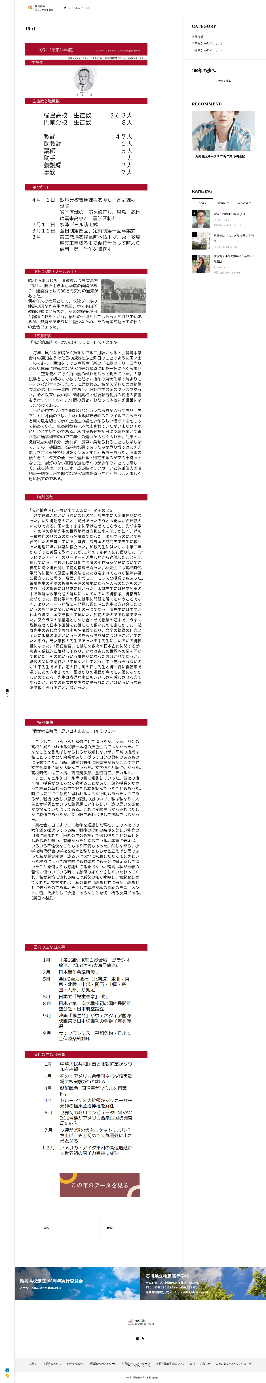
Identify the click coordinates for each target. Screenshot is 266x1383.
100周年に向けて (51, 1363)
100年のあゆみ (75, 1363)
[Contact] (7, 1370)
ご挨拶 (33, 1363)
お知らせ (197, 36)
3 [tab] (227, 147)
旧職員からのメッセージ (208, 50)
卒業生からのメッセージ (208, 43)
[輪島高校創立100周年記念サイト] (39, 7)
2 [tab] (224, 147)
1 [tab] (220, 147)
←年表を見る (223, 80)
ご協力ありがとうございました (233, 1363)
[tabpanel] (223, 141)
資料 (192, 1363)
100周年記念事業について (169, 1363)
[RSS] (7, 1376)
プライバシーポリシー (140, 1366)
